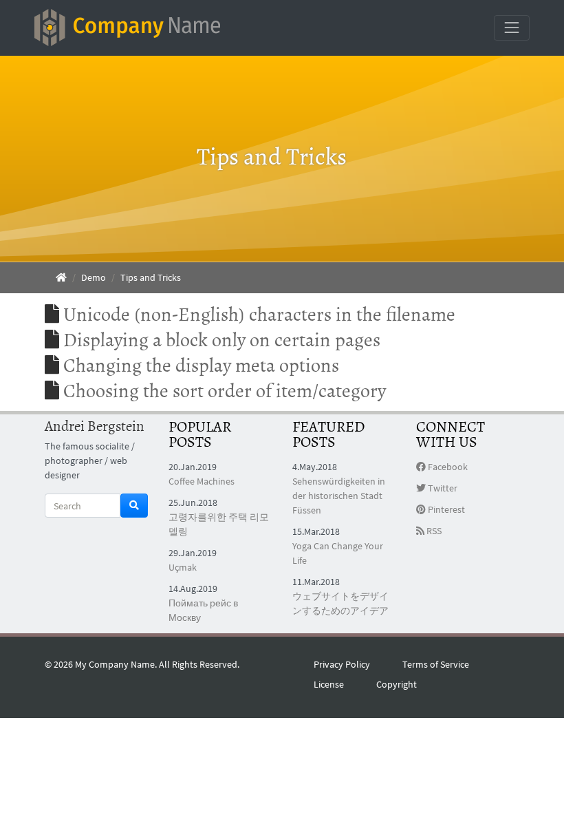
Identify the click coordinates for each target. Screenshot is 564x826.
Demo (93, 277)
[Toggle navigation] (512, 27)
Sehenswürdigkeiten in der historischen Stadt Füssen (338, 495)
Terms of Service (435, 664)
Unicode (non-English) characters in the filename (259, 314)
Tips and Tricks (150, 277)
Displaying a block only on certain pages (221, 340)
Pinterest (445, 509)
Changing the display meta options (201, 365)
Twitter (441, 488)
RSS (433, 531)
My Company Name (115, 664)
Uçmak (183, 567)
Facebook (447, 466)
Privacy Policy (342, 664)
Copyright (396, 684)
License (329, 684)
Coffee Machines (202, 481)
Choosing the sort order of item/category (224, 391)
